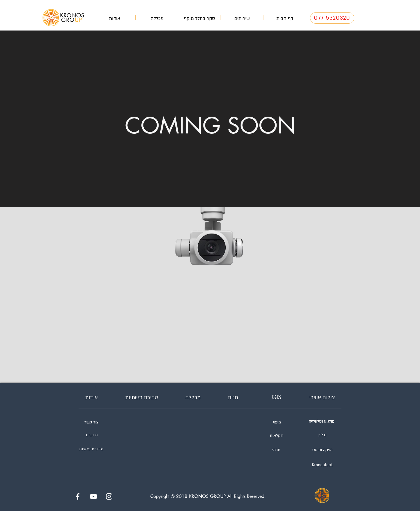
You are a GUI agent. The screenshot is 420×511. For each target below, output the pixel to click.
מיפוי (277, 422)
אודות (91, 397)
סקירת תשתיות (141, 397)
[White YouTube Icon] (93, 496)
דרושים (92, 435)
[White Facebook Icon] (77, 496)
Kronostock (322, 465)
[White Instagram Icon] (109, 496)
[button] (242, 17)
